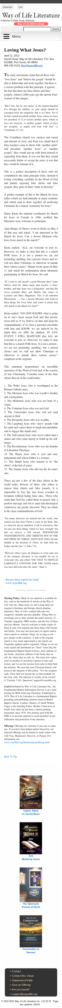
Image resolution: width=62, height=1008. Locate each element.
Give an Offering (21, 984)
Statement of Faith (22, 980)
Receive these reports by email (22, 579)
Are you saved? (21, 989)
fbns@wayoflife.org (32, 65)
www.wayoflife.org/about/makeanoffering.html (27, 742)
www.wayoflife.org (16, 583)
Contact (16, 971)
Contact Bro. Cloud (22, 975)
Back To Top (10, 756)
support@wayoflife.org (24, 994)
